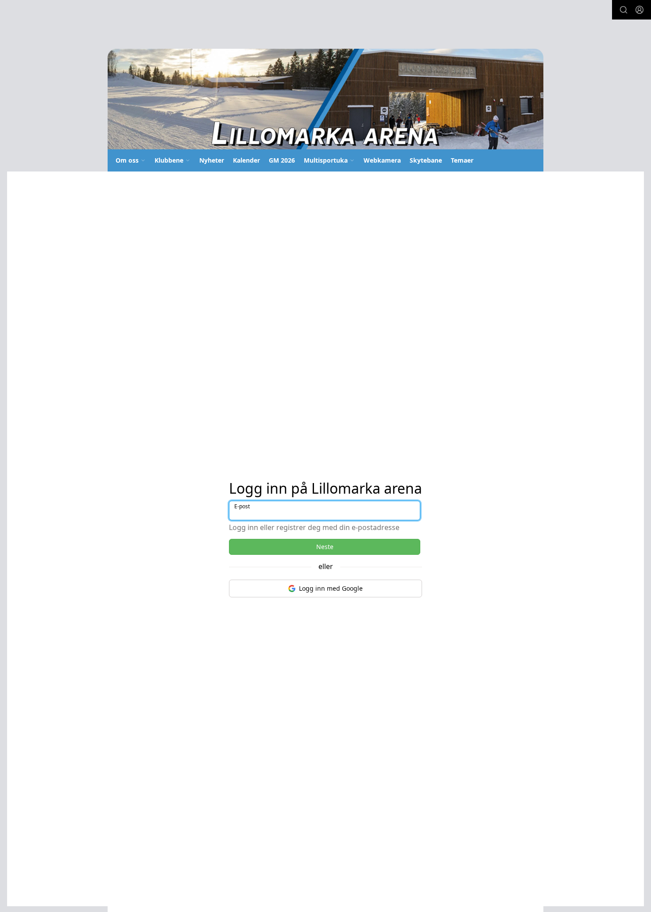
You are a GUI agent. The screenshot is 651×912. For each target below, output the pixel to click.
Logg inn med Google (331, 588)
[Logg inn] (639, 10)
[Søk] (624, 10)
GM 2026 (282, 160)
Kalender (246, 160)
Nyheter (211, 160)
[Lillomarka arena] (325, 99)
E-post (242, 506)
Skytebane (426, 160)
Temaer (462, 160)
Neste (324, 546)
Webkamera (382, 160)
